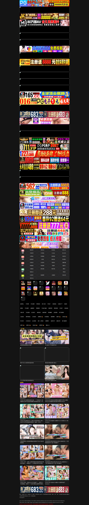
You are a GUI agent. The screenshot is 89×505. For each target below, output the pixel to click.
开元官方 (22, 321)
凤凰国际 (38, 308)
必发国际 (55, 312)
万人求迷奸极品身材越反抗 (27, 380)
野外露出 (64, 259)
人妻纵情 (53, 275)
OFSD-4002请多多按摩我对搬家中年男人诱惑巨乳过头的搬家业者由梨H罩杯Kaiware (56, 400)
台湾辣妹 (31, 256)
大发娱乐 (22, 316)
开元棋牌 (32, 304)
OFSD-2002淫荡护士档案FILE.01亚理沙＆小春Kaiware (56, 421)
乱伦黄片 (33, 312)
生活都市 (31, 275)
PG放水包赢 (44, 308)
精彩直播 (56, 308)
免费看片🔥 (40, 316)
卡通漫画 (31, 268)
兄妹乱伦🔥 (35, 325)
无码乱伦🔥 (64, 316)
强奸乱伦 (42, 250)
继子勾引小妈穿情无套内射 (27, 362)
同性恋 (64, 271)
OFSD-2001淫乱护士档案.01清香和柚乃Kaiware (55, 483)
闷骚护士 (64, 265)
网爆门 (64, 268)
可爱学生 (53, 262)
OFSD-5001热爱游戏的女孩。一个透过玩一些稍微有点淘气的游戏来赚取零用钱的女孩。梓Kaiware (31, 401)
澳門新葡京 (28, 316)
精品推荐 (31, 250)
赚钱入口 (48, 325)
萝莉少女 (64, 250)
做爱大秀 (53, 321)
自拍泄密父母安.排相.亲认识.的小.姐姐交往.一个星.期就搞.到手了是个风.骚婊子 (56, 462)
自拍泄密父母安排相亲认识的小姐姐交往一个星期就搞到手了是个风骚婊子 (57, 441)
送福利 (65, 304)
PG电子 (49, 304)
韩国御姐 (42, 256)
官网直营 (38, 304)
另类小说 (31, 278)
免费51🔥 (58, 316)
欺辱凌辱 (31, 259)
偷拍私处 (39, 312)
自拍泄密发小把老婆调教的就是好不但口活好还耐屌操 (32, 441)
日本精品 (42, 253)
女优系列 (42, 262)
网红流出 (53, 259)
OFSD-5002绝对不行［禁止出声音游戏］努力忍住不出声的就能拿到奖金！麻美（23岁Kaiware (31, 422)
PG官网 (27, 304)
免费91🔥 (22, 325)
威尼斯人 (22, 304)
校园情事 (42, 275)
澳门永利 (44, 304)
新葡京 (21, 308)
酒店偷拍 (66, 308)
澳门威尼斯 (64, 321)
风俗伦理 (64, 275)
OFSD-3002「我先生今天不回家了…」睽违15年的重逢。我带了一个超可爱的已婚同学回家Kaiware (31, 484)
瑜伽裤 (53, 265)
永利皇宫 (34, 316)
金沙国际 (34, 321)
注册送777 (60, 304)
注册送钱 (54, 304)
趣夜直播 (44, 312)
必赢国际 (32, 308)
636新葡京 (47, 316)
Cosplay (53, 253)
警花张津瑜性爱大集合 (50, 362)
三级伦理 (31, 253)
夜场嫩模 (50, 312)
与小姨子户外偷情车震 (50, 345)
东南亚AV (64, 256)
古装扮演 (31, 262)
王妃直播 (28, 312)
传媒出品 (31, 271)
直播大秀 (58, 321)
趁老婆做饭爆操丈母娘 (26, 345)
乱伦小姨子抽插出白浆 (50, 380)
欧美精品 (53, 250)
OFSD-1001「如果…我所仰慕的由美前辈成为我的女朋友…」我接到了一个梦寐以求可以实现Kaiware (32, 463)
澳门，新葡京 (40, 321)
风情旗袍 (31, 265)
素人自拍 (64, 253)
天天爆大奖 (28, 321)
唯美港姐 (53, 256)
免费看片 (47, 321)
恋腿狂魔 (64, 262)
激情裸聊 (53, 316)
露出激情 (42, 268)
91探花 (42, 259)
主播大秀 (22, 312)
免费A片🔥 (28, 325)
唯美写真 (53, 268)
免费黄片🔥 (41, 325)
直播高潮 (50, 308)
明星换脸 (42, 265)
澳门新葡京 (61, 312)
